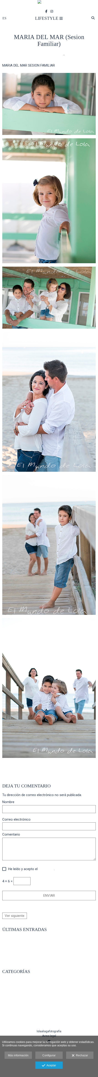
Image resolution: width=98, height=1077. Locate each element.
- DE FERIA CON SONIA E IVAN (25, 948)
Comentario (11, 834)
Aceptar (50, 1065)
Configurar (49, 1055)
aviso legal (46, 869)
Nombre (8, 802)
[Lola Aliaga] (49, 4)
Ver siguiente (14, 916)
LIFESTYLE (36, 55)
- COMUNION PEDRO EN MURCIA (26, 943)
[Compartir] (67, 54)
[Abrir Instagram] (51, 11)
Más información (18, 1055)
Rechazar (81, 1055)
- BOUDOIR (10, 1019)
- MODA (8, 1010)
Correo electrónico (16, 819)
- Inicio (7, 980)
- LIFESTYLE (11, 995)
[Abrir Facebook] (46, 11)
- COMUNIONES (14, 990)
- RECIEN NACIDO (15, 1005)
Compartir (48, 763)
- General (9, 1014)
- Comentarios (54, 55)
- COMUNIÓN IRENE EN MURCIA (26, 958)
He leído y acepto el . (30, 869)
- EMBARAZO (12, 1000)
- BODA (7, 985)
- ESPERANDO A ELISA (19, 953)
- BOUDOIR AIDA (14, 938)
